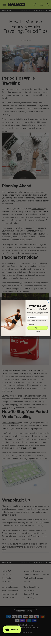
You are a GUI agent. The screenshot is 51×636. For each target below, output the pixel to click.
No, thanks (38, 331)
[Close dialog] (48, 301)
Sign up (37, 328)
